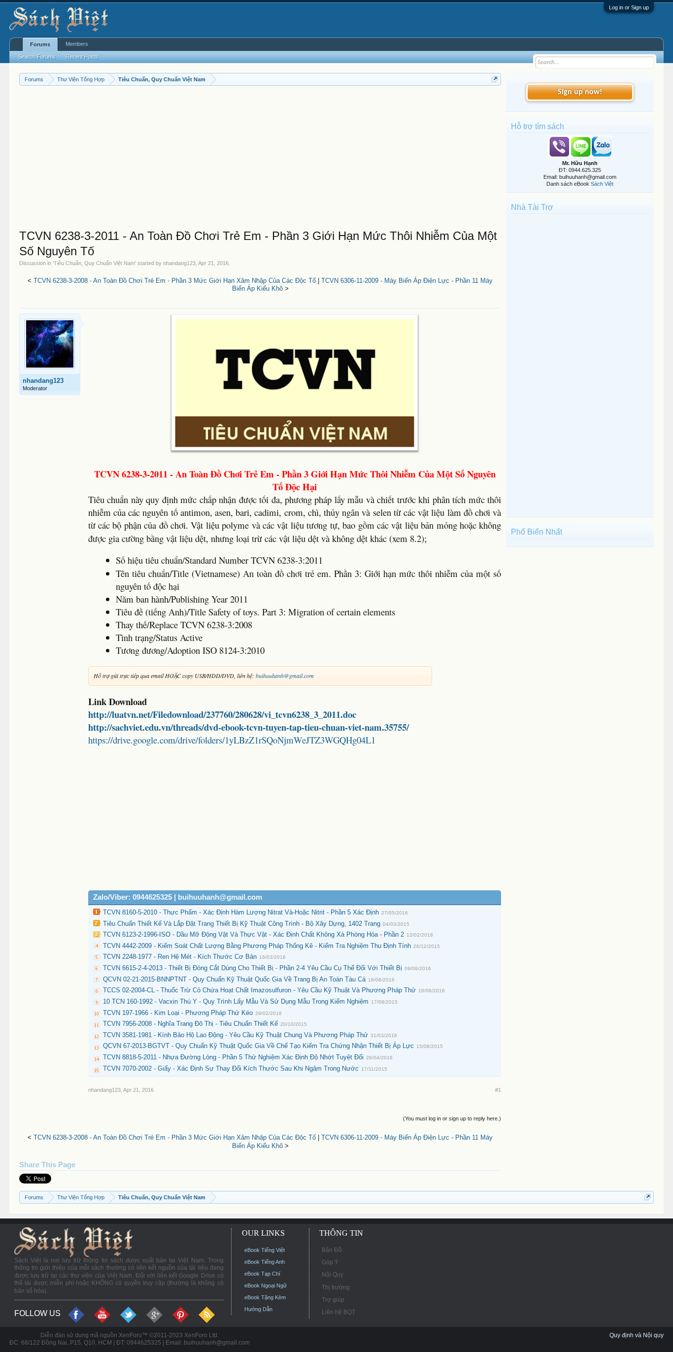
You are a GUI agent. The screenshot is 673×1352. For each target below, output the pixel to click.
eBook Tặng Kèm (265, 1297)
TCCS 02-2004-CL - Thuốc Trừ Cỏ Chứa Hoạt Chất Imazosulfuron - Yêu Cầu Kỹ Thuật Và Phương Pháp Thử (259, 990)
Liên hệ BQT (338, 1312)
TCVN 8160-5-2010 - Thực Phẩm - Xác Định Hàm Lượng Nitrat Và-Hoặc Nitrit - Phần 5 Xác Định (241, 912)
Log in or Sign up (629, 7)
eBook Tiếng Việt (264, 1250)
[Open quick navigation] (495, 79)
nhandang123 (179, 263)
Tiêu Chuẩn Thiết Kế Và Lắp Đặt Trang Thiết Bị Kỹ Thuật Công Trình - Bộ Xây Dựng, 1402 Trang (241, 923)
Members (77, 44)
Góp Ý (330, 1262)
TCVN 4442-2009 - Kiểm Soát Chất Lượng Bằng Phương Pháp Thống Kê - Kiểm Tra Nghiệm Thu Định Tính (257, 945)
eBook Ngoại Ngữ (265, 1285)
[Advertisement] (260, 160)
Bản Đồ (332, 1250)
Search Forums (37, 57)
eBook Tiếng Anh (264, 1262)
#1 (498, 1090)
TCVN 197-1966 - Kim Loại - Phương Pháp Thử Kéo (178, 1012)
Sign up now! (580, 92)
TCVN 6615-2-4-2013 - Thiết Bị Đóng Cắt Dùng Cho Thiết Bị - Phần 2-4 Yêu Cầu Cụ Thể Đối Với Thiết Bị (252, 968)
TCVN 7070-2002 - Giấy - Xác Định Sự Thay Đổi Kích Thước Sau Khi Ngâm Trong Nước (231, 1068)
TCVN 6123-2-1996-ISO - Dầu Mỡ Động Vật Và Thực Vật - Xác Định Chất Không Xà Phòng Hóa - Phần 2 (253, 934)
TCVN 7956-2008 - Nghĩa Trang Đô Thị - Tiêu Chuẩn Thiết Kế (190, 1023)
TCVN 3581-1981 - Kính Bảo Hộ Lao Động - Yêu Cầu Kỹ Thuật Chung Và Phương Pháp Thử (235, 1035)
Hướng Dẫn (258, 1309)
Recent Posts (82, 57)
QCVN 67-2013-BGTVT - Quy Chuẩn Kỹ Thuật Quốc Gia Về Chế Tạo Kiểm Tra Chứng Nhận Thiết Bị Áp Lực (258, 1045)
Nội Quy (332, 1274)
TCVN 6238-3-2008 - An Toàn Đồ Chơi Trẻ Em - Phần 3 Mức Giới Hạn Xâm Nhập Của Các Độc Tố (175, 280)
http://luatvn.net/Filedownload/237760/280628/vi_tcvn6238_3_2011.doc (222, 714)
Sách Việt (602, 184)
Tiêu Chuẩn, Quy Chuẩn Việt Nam (94, 263)
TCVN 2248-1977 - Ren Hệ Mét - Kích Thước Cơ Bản (180, 956)
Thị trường (336, 1287)
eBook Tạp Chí (262, 1274)
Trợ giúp (333, 1299)
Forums (40, 44)
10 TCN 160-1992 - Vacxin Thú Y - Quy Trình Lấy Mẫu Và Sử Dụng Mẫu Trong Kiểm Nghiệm (236, 1001)
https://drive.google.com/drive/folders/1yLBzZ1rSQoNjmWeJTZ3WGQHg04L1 (231, 740)
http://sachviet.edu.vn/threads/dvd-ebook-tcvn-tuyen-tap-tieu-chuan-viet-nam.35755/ (248, 727)
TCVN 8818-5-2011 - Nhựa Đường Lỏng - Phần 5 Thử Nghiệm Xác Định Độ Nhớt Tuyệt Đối (233, 1057)
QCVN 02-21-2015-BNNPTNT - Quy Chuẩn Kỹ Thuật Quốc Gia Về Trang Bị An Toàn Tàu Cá (234, 979)
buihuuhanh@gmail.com (285, 675)
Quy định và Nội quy (636, 1335)
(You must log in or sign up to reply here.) (452, 1118)
